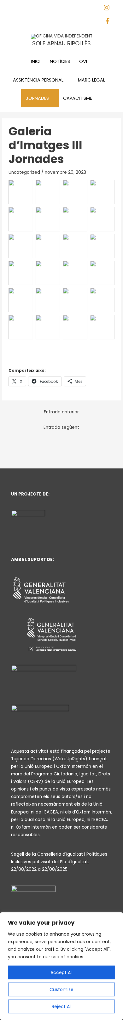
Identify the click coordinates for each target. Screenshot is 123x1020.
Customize (61, 989)
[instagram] (108, 9)
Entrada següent (61, 427)
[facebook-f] (109, 23)
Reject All (62, 1006)
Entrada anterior (61, 412)
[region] (61, 966)
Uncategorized (24, 172)
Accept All (61, 972)
